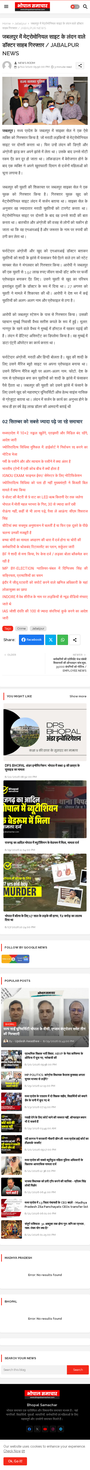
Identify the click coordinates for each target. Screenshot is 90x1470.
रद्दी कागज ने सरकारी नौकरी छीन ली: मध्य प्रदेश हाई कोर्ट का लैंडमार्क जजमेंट (57, 1141)
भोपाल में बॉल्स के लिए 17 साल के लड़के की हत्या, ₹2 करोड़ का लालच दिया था (43, 918)
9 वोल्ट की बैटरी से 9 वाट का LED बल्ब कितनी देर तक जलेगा (42, 497)
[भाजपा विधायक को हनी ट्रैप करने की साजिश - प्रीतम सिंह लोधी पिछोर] (11, 1187)
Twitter (50, 640)
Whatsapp (62, 640)
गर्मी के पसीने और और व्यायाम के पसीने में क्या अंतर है (36, 461)
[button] (75, 6)
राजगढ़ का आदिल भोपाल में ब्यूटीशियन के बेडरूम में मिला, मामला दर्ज (42, 842)
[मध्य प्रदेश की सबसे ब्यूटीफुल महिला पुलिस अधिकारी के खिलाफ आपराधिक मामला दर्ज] (11, 1165)
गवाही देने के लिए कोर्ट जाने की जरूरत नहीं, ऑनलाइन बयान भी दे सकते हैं (55, 1119)
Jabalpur (21, 23)
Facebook (34, 639)
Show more (78, 696)
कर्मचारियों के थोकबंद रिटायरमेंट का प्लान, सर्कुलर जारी (38, 547)
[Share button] (74, 640)
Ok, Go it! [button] (15, 1461)
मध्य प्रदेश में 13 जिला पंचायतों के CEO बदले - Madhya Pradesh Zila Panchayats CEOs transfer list (56, 1204)
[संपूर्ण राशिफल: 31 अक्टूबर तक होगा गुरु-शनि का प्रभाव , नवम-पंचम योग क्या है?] (11, 1229)
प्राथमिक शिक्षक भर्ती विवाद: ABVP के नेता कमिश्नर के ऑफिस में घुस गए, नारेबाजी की (54, 1055)
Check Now (12, 1451)
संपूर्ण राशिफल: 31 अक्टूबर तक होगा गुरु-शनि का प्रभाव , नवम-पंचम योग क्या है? (55, 1226)
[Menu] (6, 6)
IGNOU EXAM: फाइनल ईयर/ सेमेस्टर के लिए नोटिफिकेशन (42, 475)
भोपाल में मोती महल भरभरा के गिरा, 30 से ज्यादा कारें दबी (39, 504)
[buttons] (29, 1429)
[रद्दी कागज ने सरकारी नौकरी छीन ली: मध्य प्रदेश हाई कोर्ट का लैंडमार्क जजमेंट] (11, 1144)
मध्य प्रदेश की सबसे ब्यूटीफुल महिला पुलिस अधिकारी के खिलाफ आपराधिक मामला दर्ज (54, 1162)
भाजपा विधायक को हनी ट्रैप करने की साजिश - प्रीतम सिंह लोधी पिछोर (55, 1183)
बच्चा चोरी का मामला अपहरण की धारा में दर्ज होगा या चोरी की (41, 540)
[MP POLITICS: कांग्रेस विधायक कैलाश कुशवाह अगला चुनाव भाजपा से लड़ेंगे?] (11, 1080)
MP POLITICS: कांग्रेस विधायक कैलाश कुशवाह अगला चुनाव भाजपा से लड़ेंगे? (55, 1077)
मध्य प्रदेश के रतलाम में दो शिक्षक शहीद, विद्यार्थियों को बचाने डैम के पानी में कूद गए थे (56, 1098)
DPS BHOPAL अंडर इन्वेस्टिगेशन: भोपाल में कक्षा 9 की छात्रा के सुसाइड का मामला (42, 767)
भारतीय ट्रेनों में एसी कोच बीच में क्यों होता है (30, 468)
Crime (21, 628)
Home (6, 23)
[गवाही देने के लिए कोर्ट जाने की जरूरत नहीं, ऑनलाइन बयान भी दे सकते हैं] (11, 1123)
